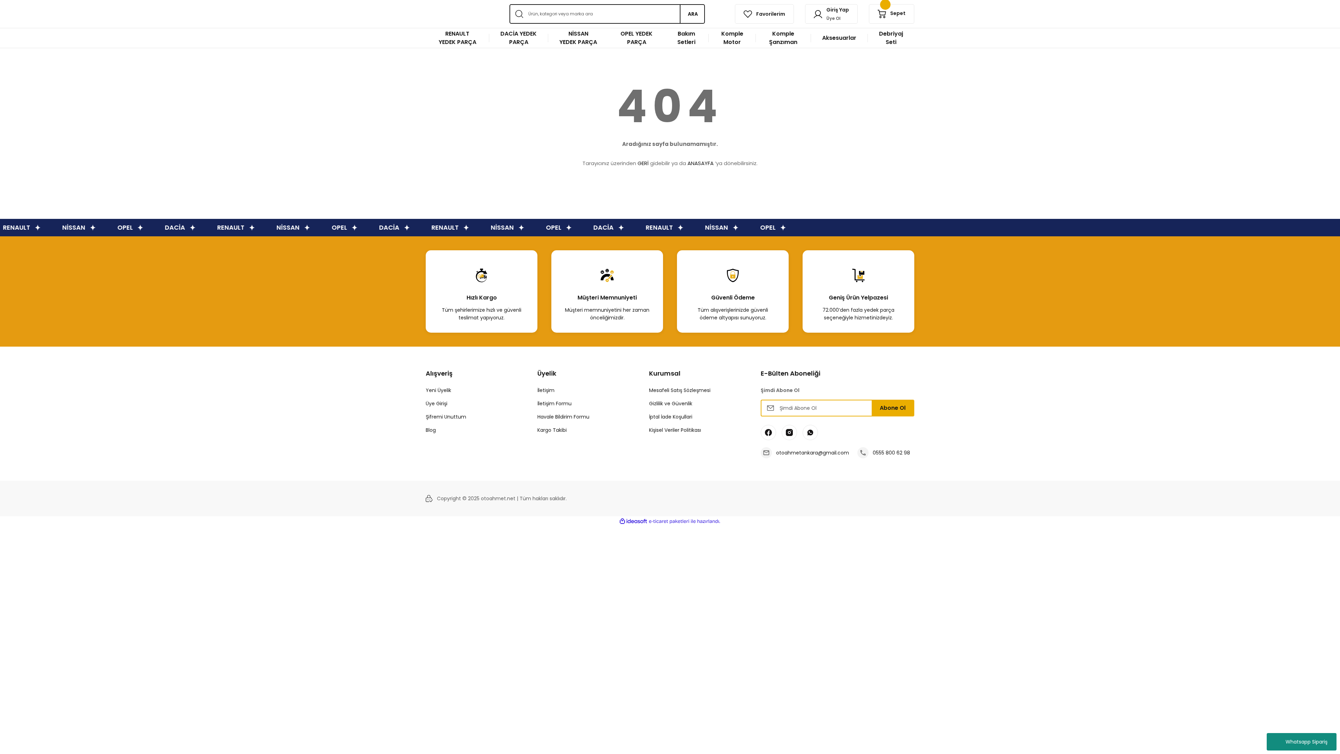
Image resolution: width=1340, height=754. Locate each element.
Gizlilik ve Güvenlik (670, 403)
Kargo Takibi (552, 430)
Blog (431, 430)
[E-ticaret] (669, 521)
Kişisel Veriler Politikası (675, 430)
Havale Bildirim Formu (563, 416)
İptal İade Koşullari (670, 416)
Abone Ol (893, 408)
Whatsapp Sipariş (1306, 741)
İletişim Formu (554, 403)
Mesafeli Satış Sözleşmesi (679, 390)
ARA (693, 13)
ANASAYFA (700, 163)
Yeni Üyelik (438, 390)
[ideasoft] (633, 521)
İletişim (545, 390)
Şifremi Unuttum (446, 416)
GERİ (643, 163)
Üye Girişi (436, 403)
